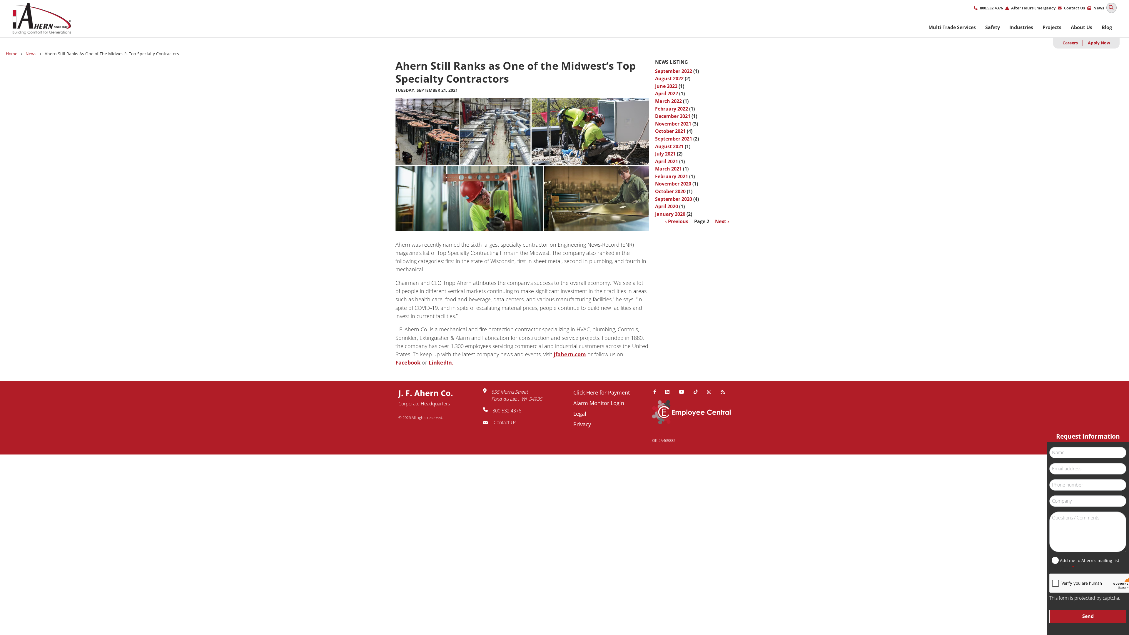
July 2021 (665, 154)
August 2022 (669, 78)
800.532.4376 (991, 8)
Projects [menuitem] (1052, 27)
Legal (579, 413)
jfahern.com (570, 354)
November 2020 (673, 184)
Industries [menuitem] (1021, 27)
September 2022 (673, 71)
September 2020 (673, 199)
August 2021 (669, 146)
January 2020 (670, 214)
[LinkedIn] (669, 391)
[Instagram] (711, 391)
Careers (1070, 43)
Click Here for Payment (601, 392)
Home (11, 53)
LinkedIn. (441, 362)
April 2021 (666, 161)
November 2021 (673, 124)
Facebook (407, 362)
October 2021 (670, 131)
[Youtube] (684, 391)
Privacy (582, 424)
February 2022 (671, 109)
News (1098, 8)
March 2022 (668, 101)
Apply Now (1099, 43)
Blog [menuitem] (1107, 27)
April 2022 (666, 93)
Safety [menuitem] (992, 27)
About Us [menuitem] (1081, 27)
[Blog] (725, 391)
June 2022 (666, 86)
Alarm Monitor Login (598, 403)
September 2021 (673, 139)
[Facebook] (657, 391)
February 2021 (671, 176)
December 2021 (672, 116)
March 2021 (668, 169)
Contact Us (1074, 8)
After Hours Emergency (1033, 8)
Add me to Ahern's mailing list (1089, 560)
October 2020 (670, 191)
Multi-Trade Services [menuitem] (952, 27)
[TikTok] (698, 391)
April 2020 (666, 206)
